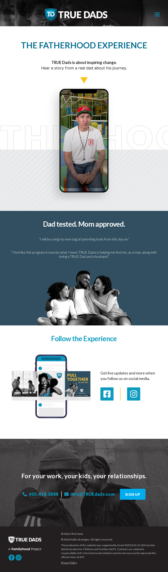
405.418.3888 (43, 494)
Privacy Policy (69, 562)
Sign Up (132, 494)
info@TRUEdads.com (92, 494)
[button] (157, 14)
